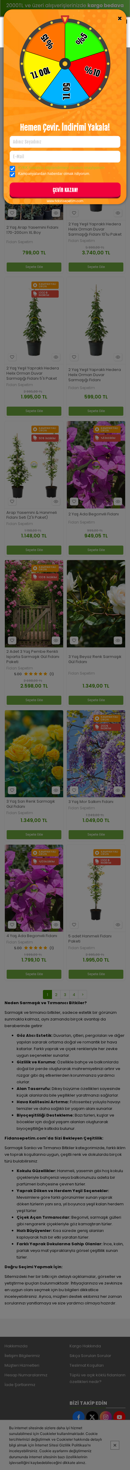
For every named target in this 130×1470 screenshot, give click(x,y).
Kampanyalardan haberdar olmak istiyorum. (54, 174)
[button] (65, 191)
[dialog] (65, 735)
